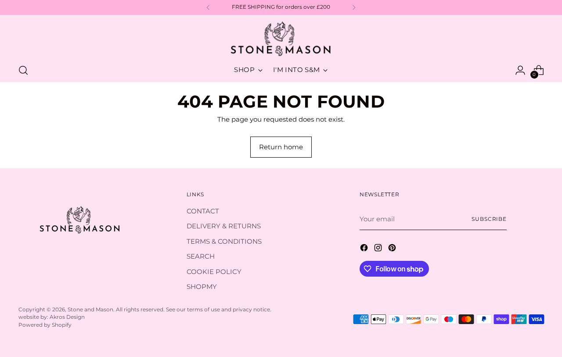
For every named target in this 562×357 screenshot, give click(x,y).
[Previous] (208, 7)
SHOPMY (202, 286)
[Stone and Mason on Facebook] (365, 249)
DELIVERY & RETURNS (224, 226)
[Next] (354, 7)
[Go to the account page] (520, 70)
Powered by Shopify (45, 325)
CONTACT (203, 211)
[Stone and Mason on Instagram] (379, 249)
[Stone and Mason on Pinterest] (393, 249)
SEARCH (201, 256)
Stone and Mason (90, 310)
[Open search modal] (23, 70)
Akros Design (67, 317)
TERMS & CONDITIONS (224, 241)
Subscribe (489, 219)
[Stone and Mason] (281, 39)
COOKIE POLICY (214, 271)
